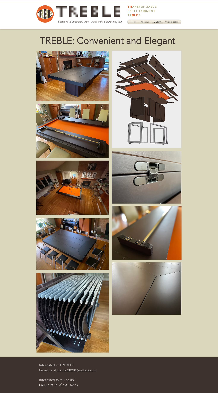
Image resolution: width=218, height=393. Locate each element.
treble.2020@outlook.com (77, 370)
